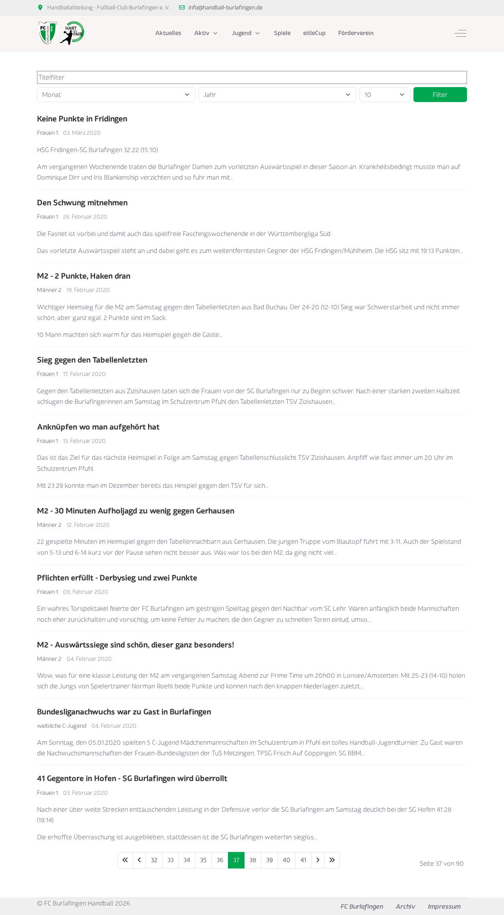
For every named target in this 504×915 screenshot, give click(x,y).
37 (236, 860)
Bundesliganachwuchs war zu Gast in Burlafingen (124, 711)
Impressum (444, 906)
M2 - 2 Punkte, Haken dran (83, 275)
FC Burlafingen (362, 906)
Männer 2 (49, 289)
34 (186, 860)
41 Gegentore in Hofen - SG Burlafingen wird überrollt (132, 778)
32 (154, 860)
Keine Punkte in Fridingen (82, 118)
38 (252, 860)
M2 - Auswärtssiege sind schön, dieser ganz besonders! (135, 644)
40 (287, 860)
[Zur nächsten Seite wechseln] (317, 860)
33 (170, 860)
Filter (440, 95)
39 (269, 860)
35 (203, 860)
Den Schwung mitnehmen (82, 202)
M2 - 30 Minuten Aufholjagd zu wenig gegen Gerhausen (135, 510)
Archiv (405, 906)
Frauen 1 (47, 132)
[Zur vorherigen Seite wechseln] (139, 860)
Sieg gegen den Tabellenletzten (92, 359)
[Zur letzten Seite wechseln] (332, 860)
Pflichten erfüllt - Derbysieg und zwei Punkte (117, 577)
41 (303, 860)
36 (220, 860)
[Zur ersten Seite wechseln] (125, 860)
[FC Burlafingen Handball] (60, 33)
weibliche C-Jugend (61, 725)
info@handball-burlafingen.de (226, 7)
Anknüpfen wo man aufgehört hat (98, 426)
